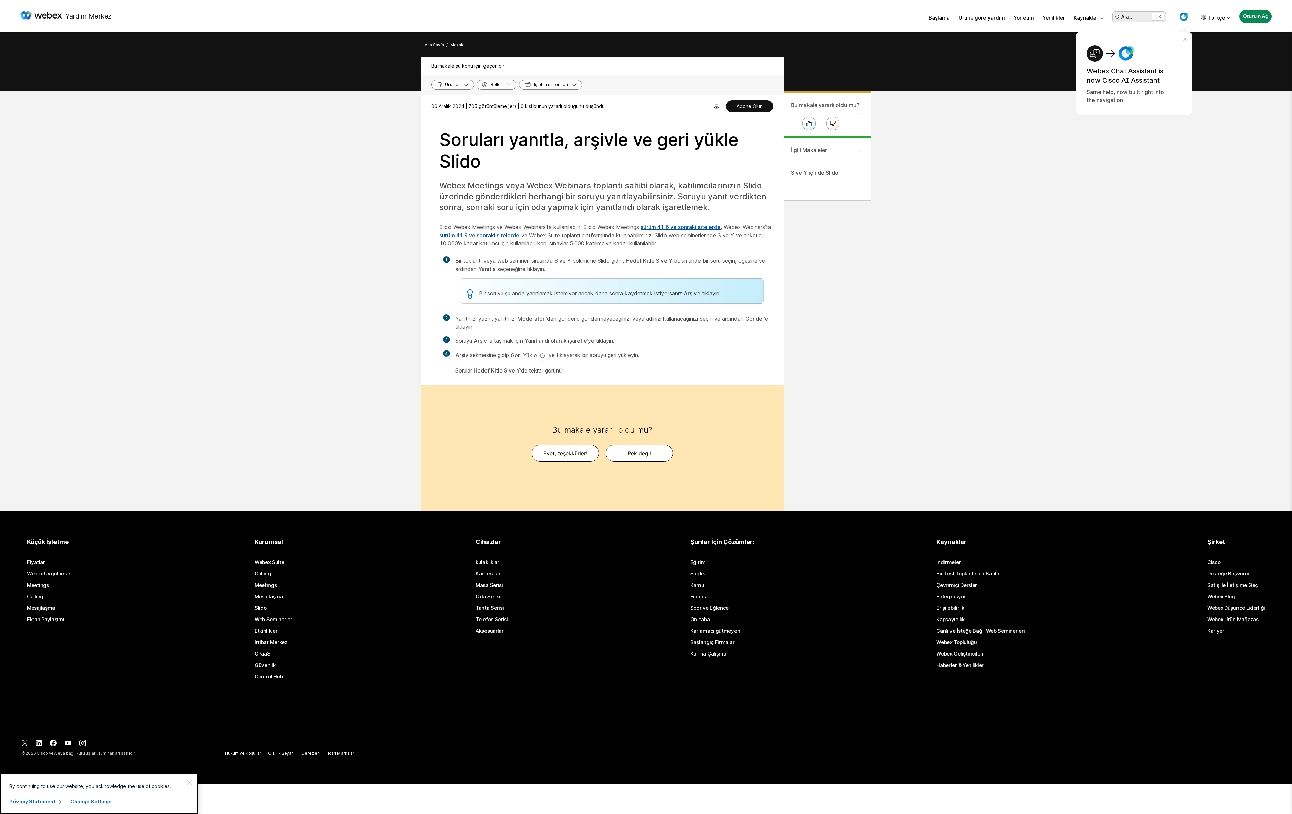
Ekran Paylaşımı (45, 619)
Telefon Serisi (492, 619)
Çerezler (310, 753)
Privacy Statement (32, 801)
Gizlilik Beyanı (281, 753)
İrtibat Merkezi (272, 642)
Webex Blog (1221, 596)
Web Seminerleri (274, 619)
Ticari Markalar (340, 753)
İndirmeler (948, 562)
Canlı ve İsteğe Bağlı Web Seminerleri (980, 631)
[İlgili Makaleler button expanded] (861, 150)
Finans (698, 596)
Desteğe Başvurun (1229, 573)
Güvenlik (265, 665)
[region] (99, 794)
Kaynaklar (1086, 17)
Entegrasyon (951, 596)
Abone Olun (750, 106)
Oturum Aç (1255, 16)
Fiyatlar (36, 562)
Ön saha (700, 619)
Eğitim (698, 562)
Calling (35, 596)
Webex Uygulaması (49, 573)
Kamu (697, 585)
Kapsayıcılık (950, 619)
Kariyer (1215, 631)
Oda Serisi (488, 596)
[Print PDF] (716, 106)
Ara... (1126, 17)
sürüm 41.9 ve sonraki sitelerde (479, 235)
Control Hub (269, 676)
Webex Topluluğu (956, 642)
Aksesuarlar (490, 631)
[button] (1183, 17)
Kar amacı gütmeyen (715, 631)
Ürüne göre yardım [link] (982, 17)
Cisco (1214, 562)
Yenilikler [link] (1054, 17)
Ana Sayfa (434, 44)
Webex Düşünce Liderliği (1236, 608)
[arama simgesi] (1117, 17)
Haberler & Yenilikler (960, 665)
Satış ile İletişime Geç (1232, 585)
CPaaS (263, 653)
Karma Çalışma (708, 653)
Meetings (38, 585)
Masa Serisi (489, 585)
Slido (261, 608)
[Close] (189, 782)
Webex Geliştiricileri (959, 653)
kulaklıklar (487, 562)
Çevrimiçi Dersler (956, 585)
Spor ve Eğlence (709, 608)
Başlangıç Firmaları (713, 642)
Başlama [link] (939, 17)
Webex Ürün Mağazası (1233, 619)
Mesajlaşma (41, 608)
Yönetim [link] (1024, 17)
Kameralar (488, 573)
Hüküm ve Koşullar (243, 753)
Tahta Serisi (490, 608)
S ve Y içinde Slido (814, 172)
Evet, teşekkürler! (565, 453)
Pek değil (639, 453)
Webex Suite (269, 562)
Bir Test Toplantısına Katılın (968, 573)
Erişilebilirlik (950, 608)
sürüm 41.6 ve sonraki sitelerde (681, 227)
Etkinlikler (266, 631)
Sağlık (697, 573)
